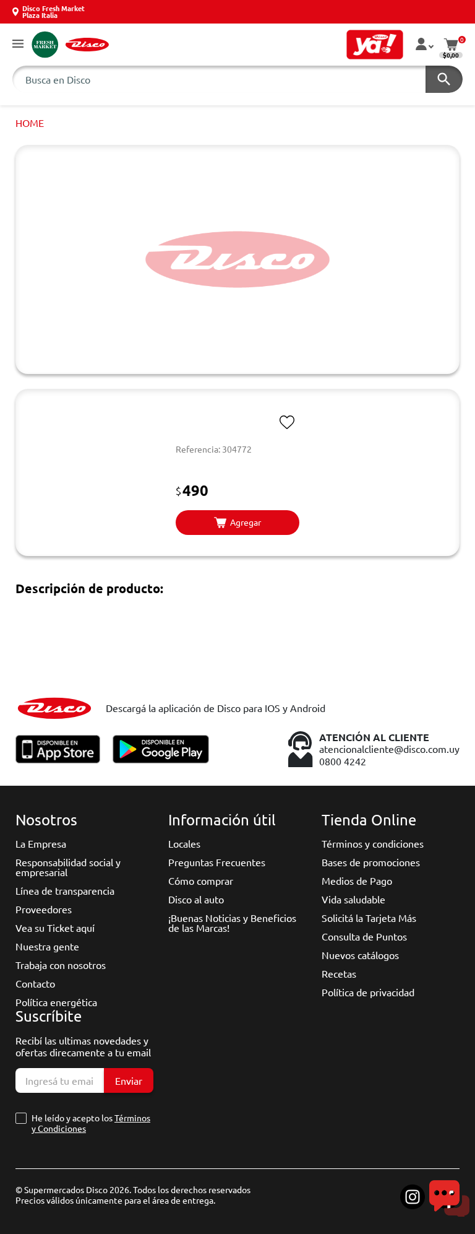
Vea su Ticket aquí (55, 927)
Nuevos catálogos (360, 955)
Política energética (56, 1002)
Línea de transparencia (64, 890)
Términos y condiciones (373, 843)
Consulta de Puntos (364, 936)
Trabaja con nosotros (60, 965)
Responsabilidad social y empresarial (68, 867)
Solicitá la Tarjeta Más (369, 918)
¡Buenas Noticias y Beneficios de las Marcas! (232, 922)
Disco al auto (196, 899)
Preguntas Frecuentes (216, 862)
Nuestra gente (47, 946)
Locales (184, 843)
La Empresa (40, 843)
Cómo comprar (200, 880)
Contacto (35, 983)
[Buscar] (444, 79)
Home (29, 122)
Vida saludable (353, 899)
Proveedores (43, 909)
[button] (18, 44)
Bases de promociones (371, 862)
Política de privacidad (368, 992)
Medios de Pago (357, 880)
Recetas (339, 973)
